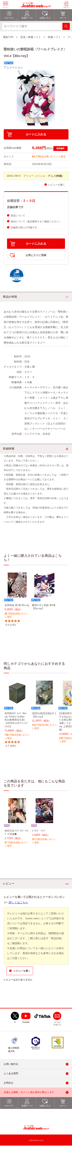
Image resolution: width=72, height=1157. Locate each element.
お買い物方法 (11, 1064)
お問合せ (8, 1082)
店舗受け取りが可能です (24, 227)
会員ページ (27, 1106)
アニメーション (13, 67)
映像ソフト (54, 37)
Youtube (26, 1022)
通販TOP (8, 37)
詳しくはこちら (18, 902)
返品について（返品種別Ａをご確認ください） (36, 221)
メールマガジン (57, 1023)
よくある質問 (11, 1073)
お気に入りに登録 (36, 255)
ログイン (66, 7)
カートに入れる (36, 134)
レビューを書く (56, 184)
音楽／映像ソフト (30, 37)
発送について (18, 215)
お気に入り (45, 1106)
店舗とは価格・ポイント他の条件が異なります (29, 1092)
